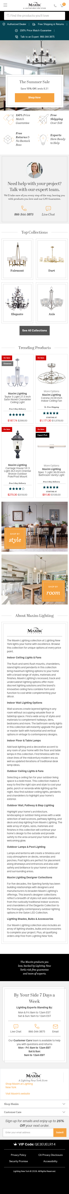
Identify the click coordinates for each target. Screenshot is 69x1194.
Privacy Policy (18, 1155)
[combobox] (34, 16)
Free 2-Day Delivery (17, 409)
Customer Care (12, 1112)
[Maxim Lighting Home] (34, 5)
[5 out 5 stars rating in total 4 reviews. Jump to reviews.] (51, 487)
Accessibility (50, 1161)
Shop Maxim (11, 1104)
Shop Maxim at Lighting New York (19, 1086)
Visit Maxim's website (18, 1093)
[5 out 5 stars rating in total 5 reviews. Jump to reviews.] (51, 413)
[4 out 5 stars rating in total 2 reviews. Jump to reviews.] (17, 488)
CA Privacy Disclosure (50, 1155)
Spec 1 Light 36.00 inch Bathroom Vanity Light (51, 473)
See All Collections (34, 330)
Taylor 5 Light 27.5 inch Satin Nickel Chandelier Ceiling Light (17, 400)
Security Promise (18, 1161)
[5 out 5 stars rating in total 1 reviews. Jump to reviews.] (17, 414)
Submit (60, 1132)
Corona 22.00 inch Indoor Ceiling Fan (51, 399)
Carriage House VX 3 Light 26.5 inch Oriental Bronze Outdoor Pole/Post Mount (17, 472)
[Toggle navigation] (5, 5)
